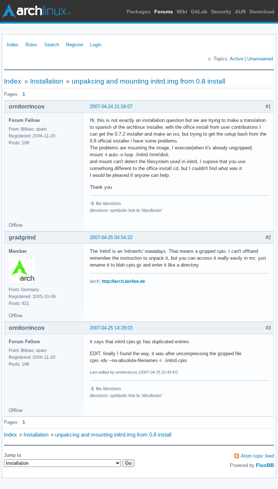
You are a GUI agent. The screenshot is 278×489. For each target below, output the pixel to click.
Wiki (182, 11)
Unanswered (260, 58)
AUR (240, 11)
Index (12, 44)
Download (261, 11)
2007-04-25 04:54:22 (111, 237)
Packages (139, 11)
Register (74, 44)
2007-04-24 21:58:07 (111, 106)
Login (95, 44)
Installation (46, 81)
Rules (31, 44)
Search (51, 44)
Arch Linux (36, 11)
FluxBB (265, 465)
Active (236, 58)
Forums (163, 11)
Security (221, 11)
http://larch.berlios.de (123, 281)
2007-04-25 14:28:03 (111, 328)
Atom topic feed (257, 456)
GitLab (199, 11)
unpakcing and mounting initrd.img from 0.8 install (148, 81)
